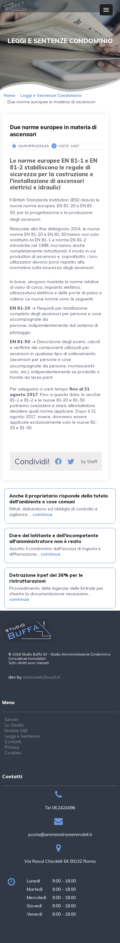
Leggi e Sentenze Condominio (51, 95)
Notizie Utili (16, 730)
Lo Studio (14, 725)
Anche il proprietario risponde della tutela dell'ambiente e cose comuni (58, 498)
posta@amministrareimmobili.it (60, 834)
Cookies (13, 752)
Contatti (13, 741)
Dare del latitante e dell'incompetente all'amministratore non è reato (53, 538)
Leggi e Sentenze (22, 736)
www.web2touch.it (41, 677)
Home (9, 95)
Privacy (12, 747)
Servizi (11, 719)
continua (42, 514)
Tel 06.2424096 (60, 807)
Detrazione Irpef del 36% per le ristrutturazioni (46, 578)
